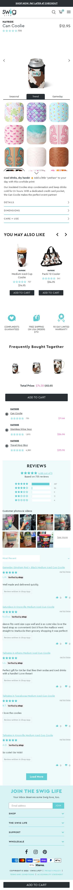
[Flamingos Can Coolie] (14, 135)
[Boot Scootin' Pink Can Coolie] (59, 135)
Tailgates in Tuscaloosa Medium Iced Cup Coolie (29, 696)
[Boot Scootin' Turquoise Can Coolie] (14, 157)
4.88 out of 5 (45, 473)
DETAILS (9, 202)
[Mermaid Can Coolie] (36, 112)
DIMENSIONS (12, 210)
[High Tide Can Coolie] (36, 135)
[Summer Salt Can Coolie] (14, 112)
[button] (10, 31)
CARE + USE (11, 219)
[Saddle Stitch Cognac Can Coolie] (59, 157)
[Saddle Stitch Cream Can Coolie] (36, 157)
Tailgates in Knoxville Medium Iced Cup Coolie (28, 735)
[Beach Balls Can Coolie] (59, 112)
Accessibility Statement (50, 874)
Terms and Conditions (22, 874)
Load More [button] (36, 776)
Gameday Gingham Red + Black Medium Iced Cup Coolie (34, 567)
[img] (10, 572)
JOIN (58, 805)
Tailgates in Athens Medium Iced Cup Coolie (26, 653)
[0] (61, 12)
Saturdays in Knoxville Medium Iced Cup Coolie (28, 607)
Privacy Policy (53, 871)
